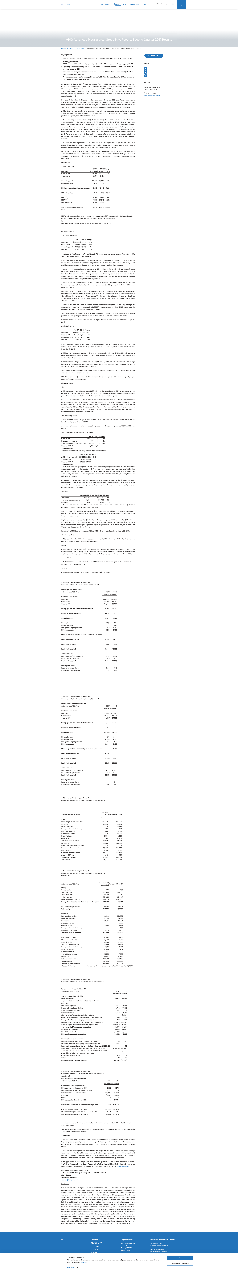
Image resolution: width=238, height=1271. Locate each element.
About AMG (105, 4)
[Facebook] (160, 73)
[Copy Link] (160, 76)
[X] (160, 71)
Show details (71, 1267)
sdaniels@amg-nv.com (69, 1180)
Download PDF (153, 56)
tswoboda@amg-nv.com (152, 95)
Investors (134, 4)
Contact (146, 4)
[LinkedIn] (160, 68)
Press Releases (80, 48)
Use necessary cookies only (180, 1263)
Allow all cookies (180, 1258)
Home (63, 48)
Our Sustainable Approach (119, 5)
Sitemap (94, 1252)
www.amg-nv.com (124, 1166)
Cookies (84, 1262)
